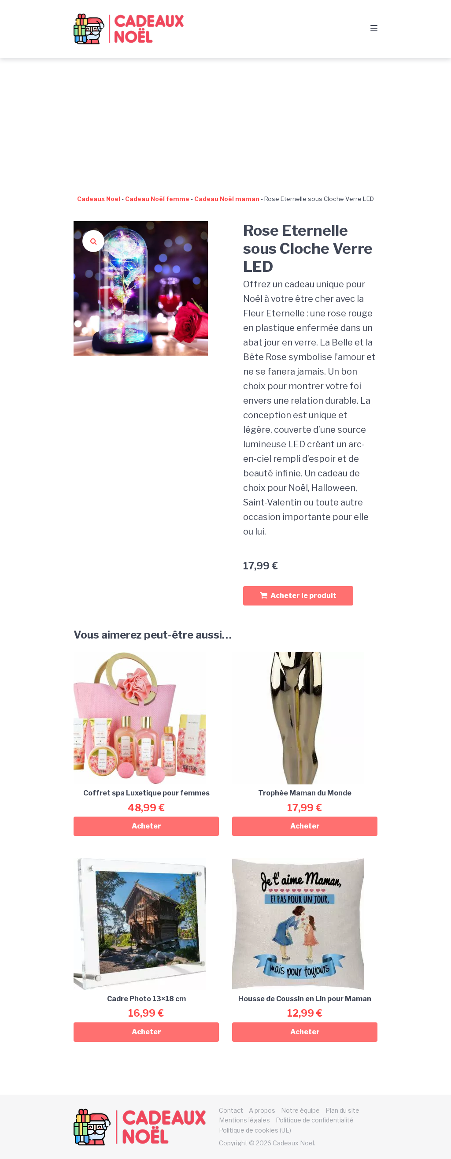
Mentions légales (244, 1120)
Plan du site (342, 1110)
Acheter (146, 826)
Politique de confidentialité (315, 1120)
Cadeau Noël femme (157, 198)
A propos (262, 1110)
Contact (231, 1110)
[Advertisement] (225, 124)
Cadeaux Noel (98, 198)
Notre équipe (300, 1110)
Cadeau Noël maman (226, 198)
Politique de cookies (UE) (255, 1130)
